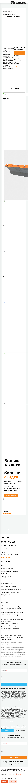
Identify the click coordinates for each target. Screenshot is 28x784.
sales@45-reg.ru (6, 557)
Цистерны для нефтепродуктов (11, 589)
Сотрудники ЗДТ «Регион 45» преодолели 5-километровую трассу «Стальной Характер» (10, 626)
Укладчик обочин (6, 583)
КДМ (2, 565)
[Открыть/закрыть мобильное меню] (2, 1)
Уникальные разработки (8, 586)
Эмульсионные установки (9, 580)
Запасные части (11, 10)
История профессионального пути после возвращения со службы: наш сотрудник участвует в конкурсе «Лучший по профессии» (12, 616)
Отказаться (13, 781)
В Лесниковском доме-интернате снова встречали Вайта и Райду (11, 607)
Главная (5, 10)
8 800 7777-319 (8, 542)
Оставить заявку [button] (11, 495)
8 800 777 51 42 (8, 545)
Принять (4, 781)
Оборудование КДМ (7, 568)
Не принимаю (20, 730)
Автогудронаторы (6, 576)
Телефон (4, 670)
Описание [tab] (14, 88)
